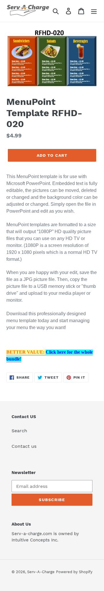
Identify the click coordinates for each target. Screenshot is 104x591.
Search (19, 430)
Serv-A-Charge (41, 572)
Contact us (24, 446)
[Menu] (94, 11)
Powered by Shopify (74, 572)
